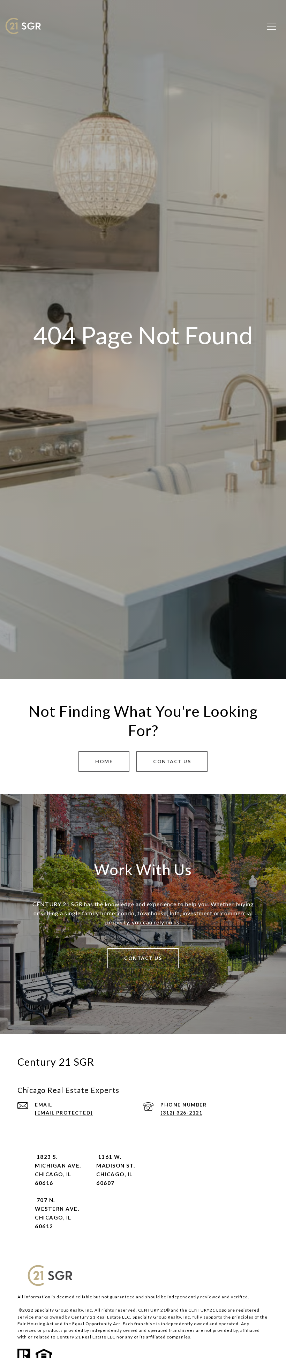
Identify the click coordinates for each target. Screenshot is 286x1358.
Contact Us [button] (172, 761)
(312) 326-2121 (181, 1113)
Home (104, 761)
